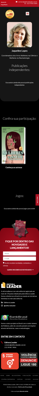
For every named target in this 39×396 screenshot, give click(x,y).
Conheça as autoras (14, 167)
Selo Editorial (16, 375)
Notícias (19, 379)
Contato (28, 379)
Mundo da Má (24, 391)
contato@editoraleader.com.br (15, 345)
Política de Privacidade (25, 387)
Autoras (35, 375)
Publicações (27, 375)
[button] (27, 13)
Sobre (8, 375)
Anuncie (3, 2)
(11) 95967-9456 (10, 347)
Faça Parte (4, 4)
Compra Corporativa (8, 379)
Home (2, 375)
